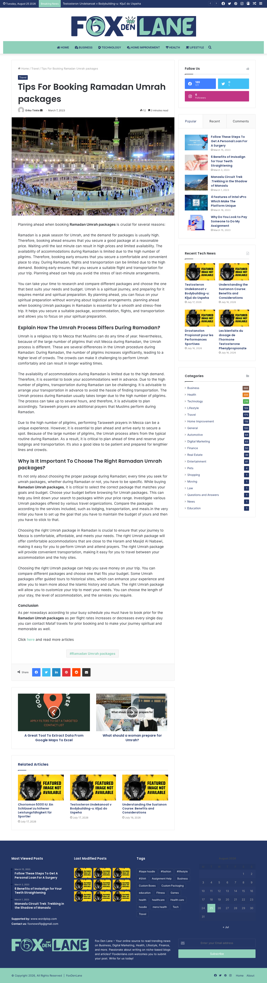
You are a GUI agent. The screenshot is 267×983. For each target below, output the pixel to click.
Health (174, 47)
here (31, 639)
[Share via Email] (86, 672)
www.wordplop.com (44, 918)
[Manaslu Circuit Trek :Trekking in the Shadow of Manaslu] (196, 182)
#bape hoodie (147, 871)
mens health (160, 906)
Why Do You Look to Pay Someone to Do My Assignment (229, 221)
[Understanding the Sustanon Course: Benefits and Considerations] (145, 788)
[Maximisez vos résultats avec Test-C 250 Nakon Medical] (83, 896)
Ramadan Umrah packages (93, 653)
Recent (214, 121)
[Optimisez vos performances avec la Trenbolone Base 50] (121, 885)
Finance (192, 448)
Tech (176, 906)
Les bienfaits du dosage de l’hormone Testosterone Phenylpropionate (233, 339)
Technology (111, 47)
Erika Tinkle (32, 110)
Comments (241, 121)
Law (190, 488)
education (145, 892)
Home (64, 47)
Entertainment (196, 461)
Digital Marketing (198, 441)
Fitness (160, 892)
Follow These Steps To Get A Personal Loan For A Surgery (229, 141)
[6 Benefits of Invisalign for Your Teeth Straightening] (196, 162)
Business (85, 47)
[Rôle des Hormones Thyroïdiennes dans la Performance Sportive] (102, 896)
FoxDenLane (74, 975)
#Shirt (142, 878)
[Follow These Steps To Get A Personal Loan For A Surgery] (196, 142)
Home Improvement (145, 47)
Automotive (195, 434)
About (250, 975)
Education (194, 508)
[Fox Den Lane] (133, 26)
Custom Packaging (172, 885)
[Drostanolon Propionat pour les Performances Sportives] (200, 318)
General (192, 428)
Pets (190, 468)
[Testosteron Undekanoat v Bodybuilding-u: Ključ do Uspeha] (93, 788)
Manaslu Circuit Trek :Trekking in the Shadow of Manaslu (229, 181)
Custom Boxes (147, 885)
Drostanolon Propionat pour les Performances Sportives (199, 337)
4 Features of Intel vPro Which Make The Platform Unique (228, 201)
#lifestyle (182, 871)
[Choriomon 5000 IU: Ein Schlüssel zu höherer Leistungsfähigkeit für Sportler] (41, 788)
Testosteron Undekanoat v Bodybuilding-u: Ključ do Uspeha (90, 808)
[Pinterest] (66, 672)
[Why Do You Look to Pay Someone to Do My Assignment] (196, 223)
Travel (35, 68)
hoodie (143, 906)
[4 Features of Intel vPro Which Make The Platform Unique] (196, 202)
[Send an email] (41, 110)
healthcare (158, 899)
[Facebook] (36, 672)
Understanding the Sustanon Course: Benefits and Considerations (106, 3)
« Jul (226, 927)
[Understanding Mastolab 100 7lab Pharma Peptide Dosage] (121, 896)
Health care (177, 899)
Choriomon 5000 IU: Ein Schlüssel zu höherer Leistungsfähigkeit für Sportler (35, 810)
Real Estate (195, 454)
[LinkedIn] (56, 672)
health (142, 899)
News (191, 501)
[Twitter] (46, 672)
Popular (190, 121)
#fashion (166, 871)
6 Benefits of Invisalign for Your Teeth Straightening (228, 161)
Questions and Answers (203, 495)
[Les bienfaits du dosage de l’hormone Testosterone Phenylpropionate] (234, 318)
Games (175, 892)
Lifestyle (196, 47)
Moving (192, 481)
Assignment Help (161, 878)
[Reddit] (76, 672)
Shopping (193, 474)
